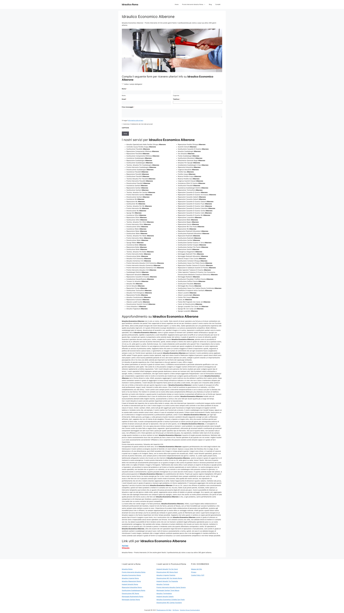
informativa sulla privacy (135, 120)
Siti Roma (176, 610)
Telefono (176, 99)
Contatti (217, 4)
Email (124, 99)
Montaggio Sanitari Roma (131, 599)
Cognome (176, 95)
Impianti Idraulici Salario (165, 596)
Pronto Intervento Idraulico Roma (192, 4)
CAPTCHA (125, 128)
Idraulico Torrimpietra (164, 593)
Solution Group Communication (190, 610)
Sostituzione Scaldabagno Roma (133, 590)
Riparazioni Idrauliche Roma (132, 587)
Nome (124, 95)
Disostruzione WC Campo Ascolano (169, 603)
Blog (210, 4)
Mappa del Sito (196, 569)
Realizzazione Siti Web (164, 610)
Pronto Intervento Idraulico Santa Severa (171, 587)
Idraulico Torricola (163, 584)
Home (177, 4)
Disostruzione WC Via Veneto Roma (169, 578)
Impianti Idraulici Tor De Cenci (167, 569)
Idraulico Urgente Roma (130, 578)
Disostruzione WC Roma (130, 593)
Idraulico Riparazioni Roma (131, 581)
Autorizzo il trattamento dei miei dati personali (138, 124)
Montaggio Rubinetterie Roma (132, 596)
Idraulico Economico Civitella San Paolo (171, 599)
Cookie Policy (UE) (197, 575)
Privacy (193, 572)
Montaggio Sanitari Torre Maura (168, 590)
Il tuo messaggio (128, 107)
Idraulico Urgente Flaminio (166, 575)
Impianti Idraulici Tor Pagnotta (167, 581)
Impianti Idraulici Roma (130, 584)
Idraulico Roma (130, 4)
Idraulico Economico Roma (131, 575)
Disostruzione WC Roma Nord (167, 572)
